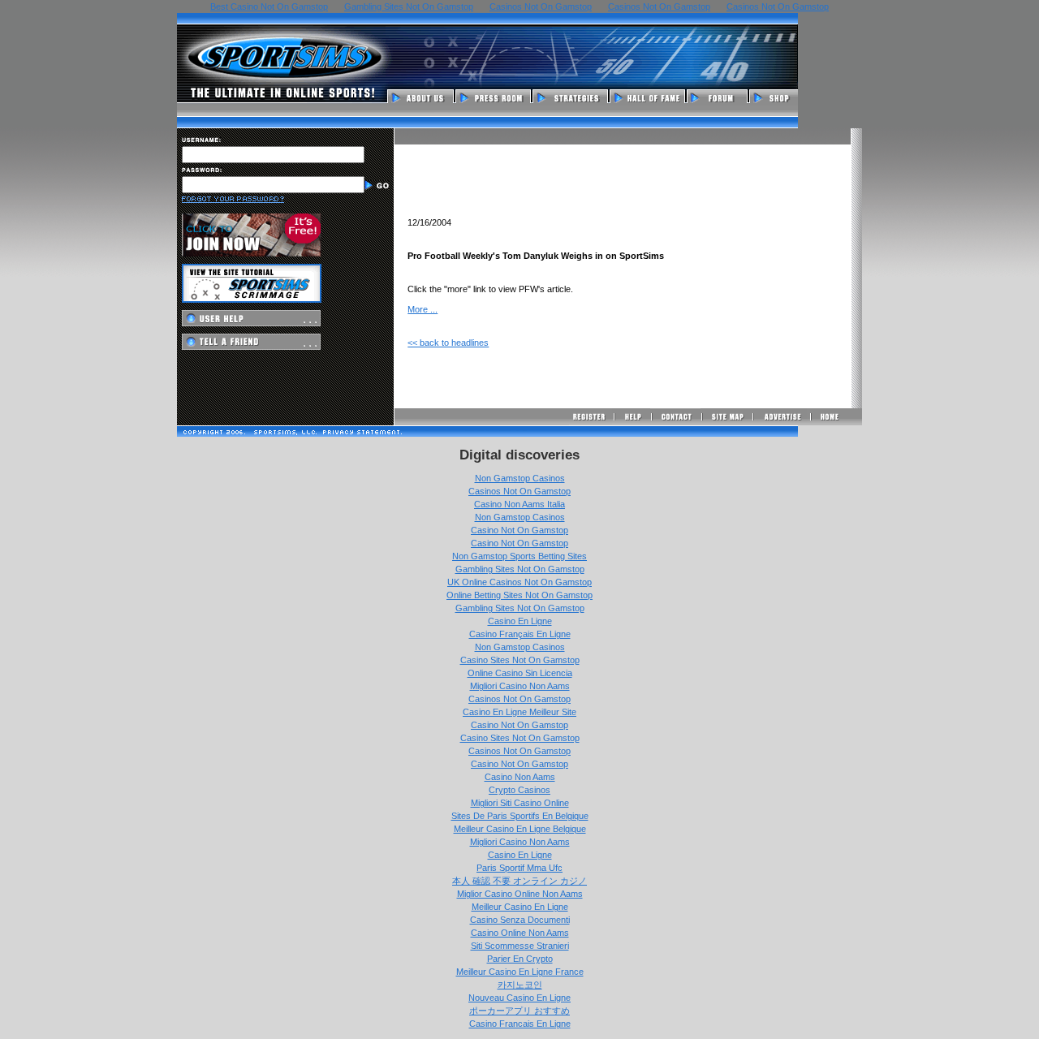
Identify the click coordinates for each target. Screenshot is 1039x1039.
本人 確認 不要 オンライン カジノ (519, 881)
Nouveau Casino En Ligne (519, 997)
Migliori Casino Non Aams (520, 686)
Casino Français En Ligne (520, 634)
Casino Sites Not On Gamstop (520, 660)
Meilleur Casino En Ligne (520, 907)
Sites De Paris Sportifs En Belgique (519, 816)
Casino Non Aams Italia (519, 504)
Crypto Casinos (519, 790)
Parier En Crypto (520, 959)
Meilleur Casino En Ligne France (520, 971)
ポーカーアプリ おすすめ (519, 1010)
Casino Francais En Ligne (520, 1023)
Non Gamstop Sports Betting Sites (519, 556)
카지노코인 (520, 984)
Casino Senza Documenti (520, 920)
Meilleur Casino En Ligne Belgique (520, 829)
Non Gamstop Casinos (520, 478)
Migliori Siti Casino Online (520, 803)
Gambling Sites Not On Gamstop (519, 569)
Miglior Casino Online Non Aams (520, 894)
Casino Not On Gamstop (519, 530)
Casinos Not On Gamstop (519, 491)
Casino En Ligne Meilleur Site (519, 712)
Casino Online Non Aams (520, 933)
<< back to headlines (448, 342)
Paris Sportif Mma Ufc (519, 868)
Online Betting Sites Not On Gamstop (519, 595)
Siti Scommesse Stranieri (520, 946)
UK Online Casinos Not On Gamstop (519, 582)
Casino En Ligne (520, 621)
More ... (422, 309)
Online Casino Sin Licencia (520, 673)
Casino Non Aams (520, 777)
